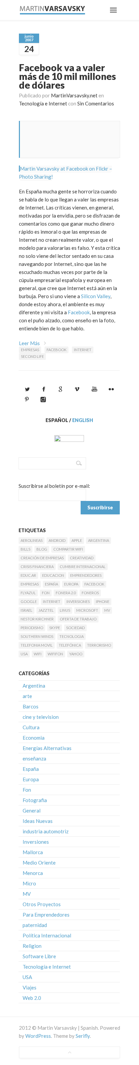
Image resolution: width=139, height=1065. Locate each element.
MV (107, 610)
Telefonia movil (37, 645)
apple (77, 540)
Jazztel (46, 610)
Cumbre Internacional (83, 566)
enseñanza (34, 758)
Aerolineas (32, 540)
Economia (34, 738)
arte (27, 696)
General (31, 810)
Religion (32, 946)
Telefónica (70, 645)
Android (57, 540)
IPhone (102, 601)
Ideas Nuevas (38, 821)
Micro (29, 883)
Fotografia (35, 800)
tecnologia (71, 636)
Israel (26, 610)
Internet (82, 350)
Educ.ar (28, 575)
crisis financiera (37, 566)
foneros (90, 593)
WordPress (38, 1036)
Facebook (79, 312)
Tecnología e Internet (43, 103)
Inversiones (78, 601)
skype (54, 628)
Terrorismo (99, 645)
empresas (30, 350)
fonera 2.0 (66, 593)
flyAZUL (28, 593)
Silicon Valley (95, 296)
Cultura (31, 727)
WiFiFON (55, 654)
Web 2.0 (32, 998)
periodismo (32, 628)
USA (24, 654)
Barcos (30, 706)
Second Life (32, 356)
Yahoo (75, 654)
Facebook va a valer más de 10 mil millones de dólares (67, 76)
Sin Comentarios (95, 103)
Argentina (98, 540)
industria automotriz (45, 831)
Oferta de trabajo (78, 619)
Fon (46, 593)
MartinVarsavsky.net (74, 95)
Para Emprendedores (46, 915)
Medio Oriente (39, 863)
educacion (53, 575)
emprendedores (86, 575)
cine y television (41, 717)
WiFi (37, 654)
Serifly (83, 1036)
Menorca (33, 873)
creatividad (81, 558)
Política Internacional (47, 935)
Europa (71, 584)
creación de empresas (42, 558)
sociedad (75, 628)
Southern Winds (37, 636)
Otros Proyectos (42, 904)
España (51, 584)
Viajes (29, 987)
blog (41, 549)
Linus (65, 610)
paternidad (35, 925)
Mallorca (33, 852)
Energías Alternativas (47, 748)
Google (29, 601)
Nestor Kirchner (37, 619)
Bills (25, 549)
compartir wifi (68, 549)
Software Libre (39, 956)
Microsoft (87, 610)
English (82, 420)
